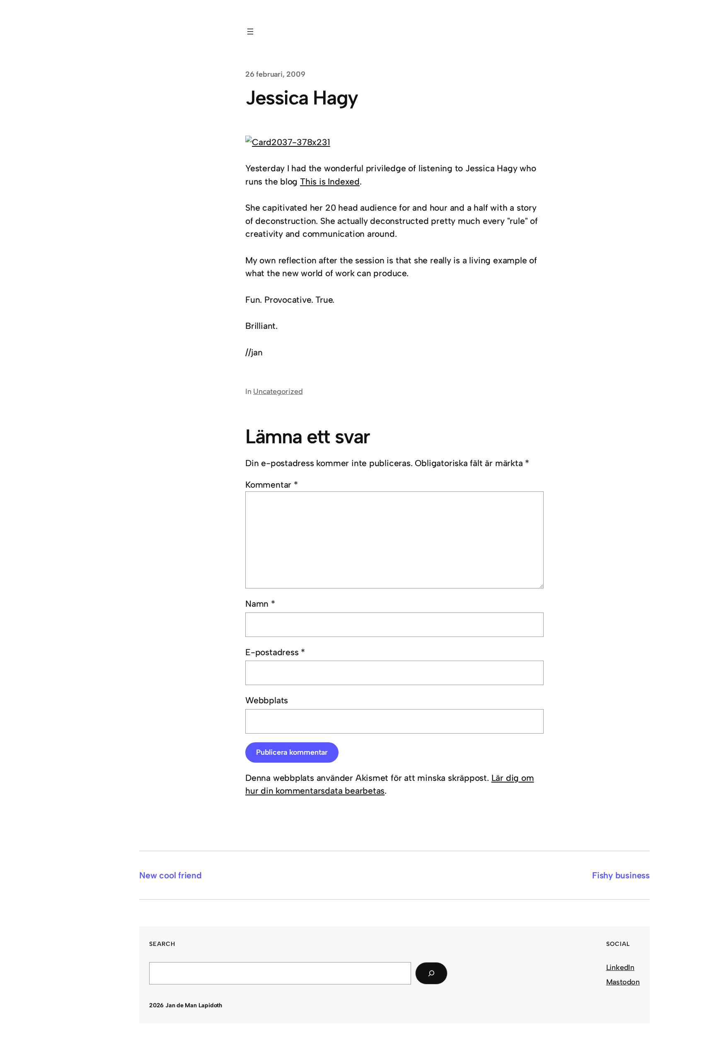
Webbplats (266, 700)
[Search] (431, 973)
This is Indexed (330, 181)
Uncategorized (277, 391)
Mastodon (623, 982)
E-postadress (275, 652)
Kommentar (271, 484)
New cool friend (170, 875)
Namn (260, 603)
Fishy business (621, 875)
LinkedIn (620, 967)
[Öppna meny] (250, 31)
